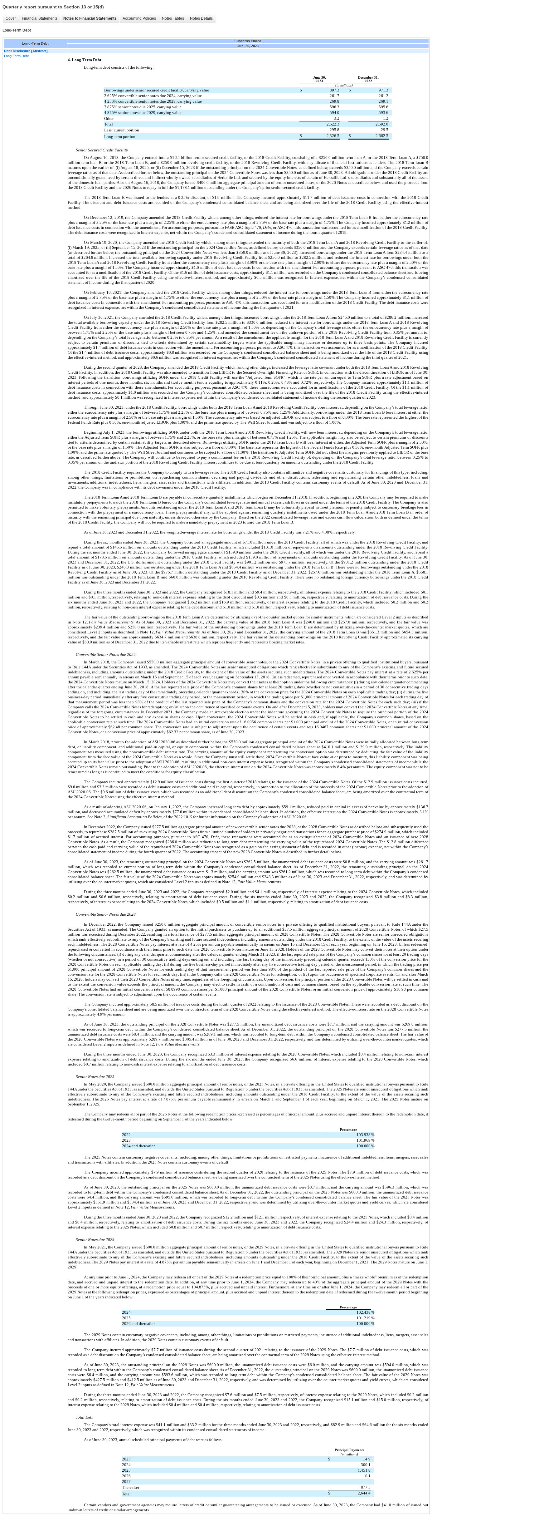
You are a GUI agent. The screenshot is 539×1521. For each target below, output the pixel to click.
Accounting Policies (139, 18)
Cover (11, 18)
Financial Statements (39, 18)
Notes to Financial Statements (90, 18)
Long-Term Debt (16, 56)
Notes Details (201, 18)
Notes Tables (173, 18)
